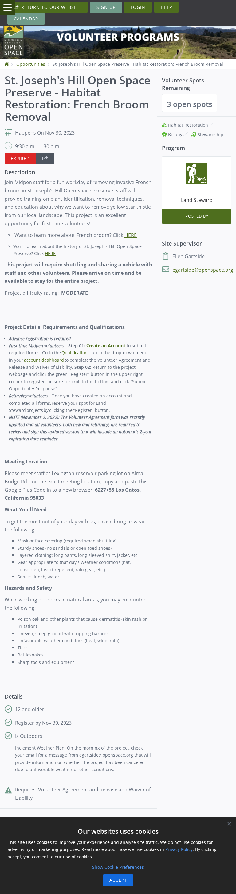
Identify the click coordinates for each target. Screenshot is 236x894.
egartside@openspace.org (202, 269)
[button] (45, 158)
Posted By (196, 216)
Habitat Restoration (188, 125)
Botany (175, 134)
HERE (50, 253)
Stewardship (209, 134)
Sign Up (106, 7)
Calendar (26, 19)
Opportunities (30, 64)
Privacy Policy (179, 849)
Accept (118, 880)
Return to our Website (50, 7)
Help (166, 7)
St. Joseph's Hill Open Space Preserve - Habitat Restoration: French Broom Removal (138, 64)
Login (138, 7)
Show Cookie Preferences (118, 867)
